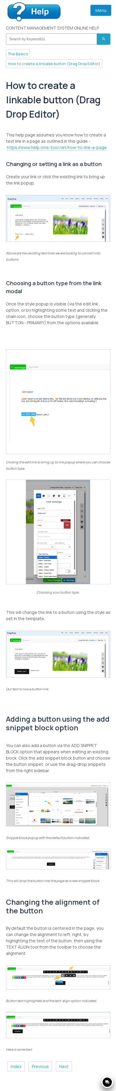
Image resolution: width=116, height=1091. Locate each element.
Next (64, 1066)
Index (16, 1066)
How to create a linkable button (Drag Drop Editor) (54, 63)
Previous (40, 1066)
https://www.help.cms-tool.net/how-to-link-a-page (57, 147)
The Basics (18, 53)
